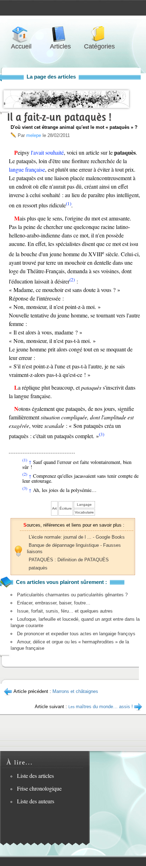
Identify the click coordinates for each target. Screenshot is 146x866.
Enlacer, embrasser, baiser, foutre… (53, 603)
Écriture (66, 508)
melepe (33, 135)
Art (54, 508)
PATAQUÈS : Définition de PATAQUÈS (69, 559)
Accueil (21, 34)
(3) (101, 434)
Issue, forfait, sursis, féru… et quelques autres (65, 611)
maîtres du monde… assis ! (100, 706)
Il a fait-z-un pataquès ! (59, 117)
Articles (60, 34)
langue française (27, 169)
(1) (68, 203)
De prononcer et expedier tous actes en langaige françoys (76, 633)
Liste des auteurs (35, 801)
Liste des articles (35, 775)
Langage (84, 504)
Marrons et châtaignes (75, 691)
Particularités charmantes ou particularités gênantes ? (72, 594)
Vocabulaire (84, 512)
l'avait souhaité (47, 152)
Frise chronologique (39, 788)
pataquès (38, 567)
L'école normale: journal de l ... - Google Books (77, 537)
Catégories (99, 34)
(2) (72, 279)
